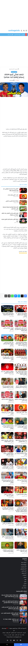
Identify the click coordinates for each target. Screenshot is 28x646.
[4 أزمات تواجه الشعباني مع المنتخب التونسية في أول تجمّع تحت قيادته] (21, 366)
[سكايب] (19, 296)
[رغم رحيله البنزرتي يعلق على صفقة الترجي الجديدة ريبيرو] (7, 502)
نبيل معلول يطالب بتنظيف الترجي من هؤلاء (21, 550)
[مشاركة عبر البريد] (9, 296)
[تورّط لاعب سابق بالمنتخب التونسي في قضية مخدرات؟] (7, 462)
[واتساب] (12, 296)
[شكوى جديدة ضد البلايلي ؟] (21, 489)
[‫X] (22, 296)
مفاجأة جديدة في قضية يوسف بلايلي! (22, 480)
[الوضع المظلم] (21, 31)
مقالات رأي (24, 587)
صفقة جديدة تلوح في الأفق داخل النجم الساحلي (7, 537)
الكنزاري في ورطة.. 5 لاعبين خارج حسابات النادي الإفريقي (21, 386)
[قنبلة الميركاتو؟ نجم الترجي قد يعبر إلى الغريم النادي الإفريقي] (7, 421)
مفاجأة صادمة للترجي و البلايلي (12, 201)
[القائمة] (26, 31)
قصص (25, 583)
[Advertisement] (14, 14)
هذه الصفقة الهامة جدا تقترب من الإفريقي (7, 399)
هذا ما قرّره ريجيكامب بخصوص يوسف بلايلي (21, 399)
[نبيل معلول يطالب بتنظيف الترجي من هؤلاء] (21, 545)
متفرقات (24, 585)
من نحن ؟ (5, 634)
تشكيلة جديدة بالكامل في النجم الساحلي (21, 357)
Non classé (23, 562)
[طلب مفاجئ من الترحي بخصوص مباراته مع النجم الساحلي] (7, 337)
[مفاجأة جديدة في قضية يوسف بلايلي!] (21, 475)
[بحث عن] (24, 31)
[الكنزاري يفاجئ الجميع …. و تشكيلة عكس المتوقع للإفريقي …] (21, 308)
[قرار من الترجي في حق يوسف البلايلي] (7, 407)
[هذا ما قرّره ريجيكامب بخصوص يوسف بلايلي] (21, 394)
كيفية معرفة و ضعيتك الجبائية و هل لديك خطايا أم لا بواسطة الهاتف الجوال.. (9, 595)
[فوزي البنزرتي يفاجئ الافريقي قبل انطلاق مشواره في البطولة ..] (23, 214)
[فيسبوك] (25, 296)
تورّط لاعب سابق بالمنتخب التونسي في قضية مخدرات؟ (7, 467)
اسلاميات (24, 575)
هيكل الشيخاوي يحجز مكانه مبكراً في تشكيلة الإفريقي (7, 386)
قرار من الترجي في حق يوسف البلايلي (7, 413)
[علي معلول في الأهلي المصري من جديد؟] (7, 489)
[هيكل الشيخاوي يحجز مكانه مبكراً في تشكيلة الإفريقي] (7, 381)
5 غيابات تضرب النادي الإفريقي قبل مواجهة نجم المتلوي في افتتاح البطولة (21, 329)
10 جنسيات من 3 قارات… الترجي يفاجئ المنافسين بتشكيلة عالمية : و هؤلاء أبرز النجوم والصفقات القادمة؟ (21, 509)
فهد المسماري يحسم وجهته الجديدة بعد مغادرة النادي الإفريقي (7, 481)
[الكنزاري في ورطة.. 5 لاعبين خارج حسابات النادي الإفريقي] (21, 381)
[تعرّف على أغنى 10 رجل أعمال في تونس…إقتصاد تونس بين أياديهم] (23, 608)
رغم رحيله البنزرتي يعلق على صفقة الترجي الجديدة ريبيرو (7, 508)
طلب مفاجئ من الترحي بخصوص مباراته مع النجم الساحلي (8, 344)
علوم (25, 581)
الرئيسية (16, 69)
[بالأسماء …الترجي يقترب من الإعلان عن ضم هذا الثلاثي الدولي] (7, 352)
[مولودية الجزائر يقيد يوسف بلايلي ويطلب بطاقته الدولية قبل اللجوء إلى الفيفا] (21, 337)
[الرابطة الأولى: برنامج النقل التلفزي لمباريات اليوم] (23, 220)
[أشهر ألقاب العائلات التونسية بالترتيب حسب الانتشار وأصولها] (23, 614)
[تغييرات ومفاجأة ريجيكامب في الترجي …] (21, 448)
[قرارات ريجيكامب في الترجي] (7, 518)
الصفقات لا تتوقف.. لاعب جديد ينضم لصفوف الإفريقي (7, 372)
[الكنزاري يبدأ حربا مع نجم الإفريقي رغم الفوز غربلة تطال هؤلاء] (23, 190)
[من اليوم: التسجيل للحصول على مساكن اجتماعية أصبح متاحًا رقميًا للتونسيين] (23, 602)
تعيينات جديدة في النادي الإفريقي (8, 328)
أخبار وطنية (24, 573)
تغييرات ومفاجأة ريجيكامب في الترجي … (21, 454)
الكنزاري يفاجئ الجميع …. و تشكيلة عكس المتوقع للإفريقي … (21, 315)
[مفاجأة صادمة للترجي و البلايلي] (23, 202)
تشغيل (25, 577)
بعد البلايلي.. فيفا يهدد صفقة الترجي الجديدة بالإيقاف (7, 440)
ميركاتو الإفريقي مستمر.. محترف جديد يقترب (8, 454)
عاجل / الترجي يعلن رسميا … (12, 195)
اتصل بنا (9, 634)
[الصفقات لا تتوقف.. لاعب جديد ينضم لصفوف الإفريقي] (7, 366)
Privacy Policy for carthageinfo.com (14, 636)
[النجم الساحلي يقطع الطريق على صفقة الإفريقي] (21, 435)
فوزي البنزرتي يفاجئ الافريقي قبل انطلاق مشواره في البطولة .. (10, 214)
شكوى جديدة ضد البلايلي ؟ (21, 494)
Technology (23, 564)
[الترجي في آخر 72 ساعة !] (21, 532)
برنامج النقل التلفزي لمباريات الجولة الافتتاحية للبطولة (7, 314)
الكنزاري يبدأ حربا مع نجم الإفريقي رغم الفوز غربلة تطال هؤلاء (10, 190)
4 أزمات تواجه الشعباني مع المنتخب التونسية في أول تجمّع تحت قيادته (21, 373)
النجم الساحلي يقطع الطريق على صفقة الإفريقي (21, 440)
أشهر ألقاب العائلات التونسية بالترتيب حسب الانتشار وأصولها (9, 613)
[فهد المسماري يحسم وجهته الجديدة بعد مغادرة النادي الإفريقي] (7, 475)
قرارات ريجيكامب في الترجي (7, 523)
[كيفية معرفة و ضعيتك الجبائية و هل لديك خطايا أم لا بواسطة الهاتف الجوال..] (23, 596)
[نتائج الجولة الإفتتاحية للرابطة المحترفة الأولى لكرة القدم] (23, 208)
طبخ (25, 579)
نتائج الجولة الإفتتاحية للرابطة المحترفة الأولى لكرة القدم (10, 208)
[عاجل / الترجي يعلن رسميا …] (23, 196)
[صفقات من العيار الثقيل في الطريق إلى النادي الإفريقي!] (21, 518)
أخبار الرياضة (11, 69)
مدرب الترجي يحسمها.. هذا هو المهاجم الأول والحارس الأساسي (21, 427)
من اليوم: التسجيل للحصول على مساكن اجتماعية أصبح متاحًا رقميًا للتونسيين (10, 601)
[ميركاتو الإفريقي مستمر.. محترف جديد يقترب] (7, 448)
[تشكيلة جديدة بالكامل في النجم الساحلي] (21, 352)
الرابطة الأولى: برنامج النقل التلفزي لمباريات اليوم (9, 220)
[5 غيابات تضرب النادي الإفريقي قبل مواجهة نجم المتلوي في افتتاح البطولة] (21, 323)
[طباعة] (5, 296)
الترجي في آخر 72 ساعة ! (22, 537)
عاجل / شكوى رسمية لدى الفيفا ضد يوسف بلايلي (21, 467)
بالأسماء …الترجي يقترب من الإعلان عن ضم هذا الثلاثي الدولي (8, 358)
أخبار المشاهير (23, 568)
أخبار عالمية (24, 571)
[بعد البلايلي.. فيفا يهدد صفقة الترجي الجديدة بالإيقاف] (7, 435)
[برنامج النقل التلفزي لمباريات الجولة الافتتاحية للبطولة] (7, 308)
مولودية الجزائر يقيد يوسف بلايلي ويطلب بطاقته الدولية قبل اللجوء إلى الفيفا (21, 344)
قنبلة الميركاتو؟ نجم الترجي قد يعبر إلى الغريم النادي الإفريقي (7, 427)
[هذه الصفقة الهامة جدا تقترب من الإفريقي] (7, 394)
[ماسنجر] (15, 296)
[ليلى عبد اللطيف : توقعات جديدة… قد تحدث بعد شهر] (23, 620)
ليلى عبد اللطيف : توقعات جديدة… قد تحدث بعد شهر (10, 620)
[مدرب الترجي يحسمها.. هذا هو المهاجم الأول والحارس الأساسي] (21, 421)
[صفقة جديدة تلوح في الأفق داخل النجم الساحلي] (7, 532)
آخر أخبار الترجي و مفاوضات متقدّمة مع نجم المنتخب (8, 550)
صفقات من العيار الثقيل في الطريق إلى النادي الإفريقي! (21, 524)
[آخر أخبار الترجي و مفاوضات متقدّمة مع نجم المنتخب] (7, 545)
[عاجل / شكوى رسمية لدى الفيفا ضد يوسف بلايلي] (21, 462)
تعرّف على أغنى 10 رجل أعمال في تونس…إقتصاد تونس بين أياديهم (9, 607)
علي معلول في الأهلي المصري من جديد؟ (8, 495)
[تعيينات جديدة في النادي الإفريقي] (7, 323)
